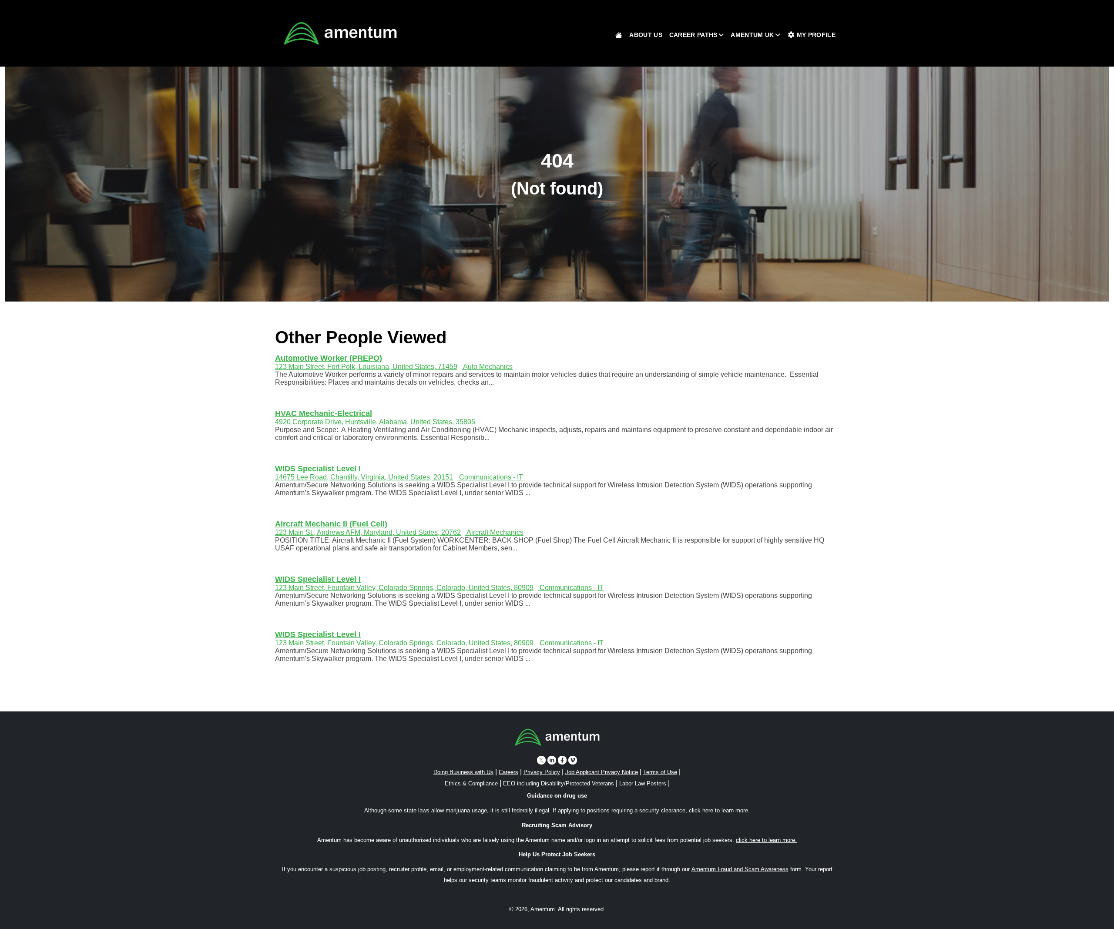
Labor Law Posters (642, 783)
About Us (645, 34)
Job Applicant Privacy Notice (601, 772)
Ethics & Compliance (471, 783)
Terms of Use (660, 772)
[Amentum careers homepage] (557, 739)
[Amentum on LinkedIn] (551, 760)
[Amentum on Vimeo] (572, 760)
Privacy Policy (541, 772)
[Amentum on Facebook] (562, 760)
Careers (508, 772)
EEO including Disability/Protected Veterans (558, 783)
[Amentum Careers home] (619, 35)
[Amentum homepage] (340, 33)
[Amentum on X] (541, 760)
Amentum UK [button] (752, 34)
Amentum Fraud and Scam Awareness (740, 869)
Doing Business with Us (463, 772)
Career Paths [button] (693, 34)
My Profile (815, 34)
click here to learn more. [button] (719, 810)
